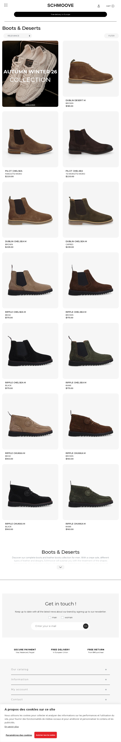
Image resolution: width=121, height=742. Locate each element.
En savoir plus (12, 726)
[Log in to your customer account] (98, 5)
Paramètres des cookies (19, 735)
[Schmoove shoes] (60, 5)
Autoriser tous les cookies (45, 735)
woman (69, 617)
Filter (111, 35)
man (54, 617)
